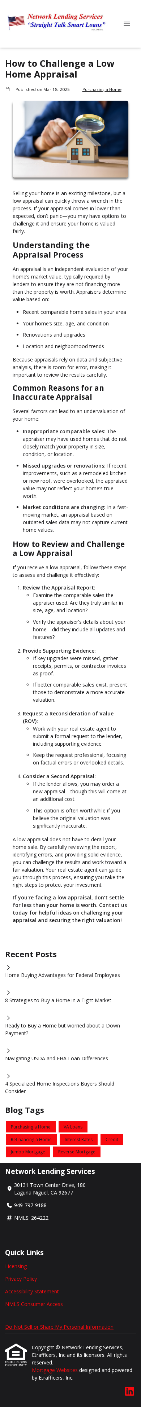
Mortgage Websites (55, 1370)
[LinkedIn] (129, 1391)
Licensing (16, 1266)
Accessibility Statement (32, 1291)
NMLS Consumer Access (34, 1304)
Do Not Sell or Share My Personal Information (59, 1326)
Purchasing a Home (101, 89)
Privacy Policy (21, 1278)
